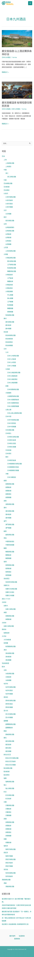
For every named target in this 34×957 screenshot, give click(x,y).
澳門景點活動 (9, 524)
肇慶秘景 (10, 281)
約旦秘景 (8, 798)
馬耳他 (6, 869)
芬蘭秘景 (8, 809)
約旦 (5, 792)
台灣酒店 (8, 241)
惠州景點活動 (11, 261)
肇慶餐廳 (10, 308)
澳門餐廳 (8, 528)
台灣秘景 (8, 234)
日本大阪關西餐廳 (13, 406)
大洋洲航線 (7, 640)
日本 (5, 349)
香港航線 (8, 568)
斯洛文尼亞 (7, 755)
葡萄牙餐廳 (9, 856)
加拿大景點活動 (10, 609)
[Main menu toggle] (30, 3)
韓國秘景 (8, 555)
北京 (5, 210)
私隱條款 (22, 936)
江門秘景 (10, 278)
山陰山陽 (8, 410)
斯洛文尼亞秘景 (10, 761)
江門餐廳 (10, 302)
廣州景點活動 (9, 322)
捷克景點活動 (9, 741)
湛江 (6, 173)
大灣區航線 (9, 285)
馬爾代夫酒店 (9, 592)
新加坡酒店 (9, 342)
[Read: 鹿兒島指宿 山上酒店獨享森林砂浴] (17, 38)
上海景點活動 (9, 163)
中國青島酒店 (9, 541)
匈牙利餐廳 (9, 694)
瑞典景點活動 (9, 782)
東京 (6, 457)
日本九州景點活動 (13, 356)
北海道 (7, 369)
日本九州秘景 (11, 359)
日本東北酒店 (11, 443)
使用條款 (17, 939)
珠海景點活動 (11, 268)
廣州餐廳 (8, 328)
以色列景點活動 (10, 197)
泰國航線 (8, 491)
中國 (5, 170)
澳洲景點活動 (9, 653)
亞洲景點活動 (8, 183)
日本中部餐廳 (11, 427)
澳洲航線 (8, 657)
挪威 (5, 731)
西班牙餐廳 (9, 866)
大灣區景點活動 (10, 258)
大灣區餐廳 (9, 291)
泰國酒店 (8, 494)
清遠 (5, 883)
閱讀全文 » (5, 72)
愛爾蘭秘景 (9, 728)
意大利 (6, 711)
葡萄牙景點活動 (10, 849)
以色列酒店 (9, 204)
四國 (6, 386)
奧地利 (6, 697)
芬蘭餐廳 (8, 815)
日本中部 (8, 416)
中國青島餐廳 (9, 545)
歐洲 (3, 667)
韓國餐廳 (8, 558)
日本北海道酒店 (12, 379)
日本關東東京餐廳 (13, 470)
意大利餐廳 (9, 717)
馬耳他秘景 (9, 876)
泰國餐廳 (8, 497)
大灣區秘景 (9, 275)
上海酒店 (8, 166)
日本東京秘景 (11, 460)
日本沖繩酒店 (11, 477)
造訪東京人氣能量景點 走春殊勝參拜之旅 (15, 924)
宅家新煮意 (5, 663)
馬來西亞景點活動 (11, 582)
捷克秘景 (8, 744)
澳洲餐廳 (8, 660)
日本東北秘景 (11, 440)
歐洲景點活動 (8, 768)
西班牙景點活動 (10, 859)
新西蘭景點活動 (10, 646)
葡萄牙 (6, 846)
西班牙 (6, 852)
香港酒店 (8, 572)
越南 (5, 531)
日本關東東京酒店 (13, 467)
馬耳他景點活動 (10, 873)
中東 (5, 180)
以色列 (6, 193)
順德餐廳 (10, 312)
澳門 (5, 521)
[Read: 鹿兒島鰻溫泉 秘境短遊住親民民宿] (17, 90)
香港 (5, 562)
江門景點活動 (11, 264)
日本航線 (8, 450)
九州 (6, 352)
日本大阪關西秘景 (13, 400)
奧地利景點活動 (10, 700)
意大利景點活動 (10, 714)
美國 (5, 612)
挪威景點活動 (9, 734)
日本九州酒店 (11, 362)
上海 (5, 160)
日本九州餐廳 (11, 366)
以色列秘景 (9, 200)
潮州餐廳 (8, 518)
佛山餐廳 (10, 298)
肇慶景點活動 (11, 271)
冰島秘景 (8, 677)
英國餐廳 (8, 836)
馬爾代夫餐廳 (9, 595)
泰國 (5, 480)
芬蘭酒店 (8, 812)
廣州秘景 (8, 325)
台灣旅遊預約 (9, 227)
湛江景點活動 (11, 177)
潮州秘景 (8, 514)
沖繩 (6, 474)
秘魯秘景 (6, 633)
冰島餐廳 (8, 680)
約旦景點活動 (9, 795)
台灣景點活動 (9, 231)
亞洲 (3, 156)
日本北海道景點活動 (13, 372)
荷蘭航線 (8, 842)
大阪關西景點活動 (13, 396)
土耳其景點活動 (10, 251)
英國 (5, 819)
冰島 (5, 670)
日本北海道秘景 (12, 376)
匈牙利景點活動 (10, 687)
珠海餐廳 (10, 305)
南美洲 (4, 629)
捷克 (5, 738)
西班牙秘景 (9, 863)
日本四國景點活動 (13, 389)
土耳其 (6, 247)
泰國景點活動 (9, 484)
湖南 (5, 501)
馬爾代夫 (6, 585)
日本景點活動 (9, 430)
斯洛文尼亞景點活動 (11, 758)
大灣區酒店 (9, 288)
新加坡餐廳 (9, 345)
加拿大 (6, 606)
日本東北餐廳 (11, 447)
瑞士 (5, 785)
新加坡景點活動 (10, 335)
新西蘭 (6, 643)
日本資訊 (8, 453)
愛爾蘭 (6, 721)
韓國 (5, 548)
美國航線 (8, 619)
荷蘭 (5, 839)
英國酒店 (8, 832)
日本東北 (8, 433)
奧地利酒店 (9, 704)
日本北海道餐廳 (12, 383)
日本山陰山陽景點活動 (14, 413)
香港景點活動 (9, 565)
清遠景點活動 (6, 880)
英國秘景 (8, 825)
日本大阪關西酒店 (13, 403)
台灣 (5, 224)
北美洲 (4, 602)
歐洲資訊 (6, 775)
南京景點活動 (9, 220)
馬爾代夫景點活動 (11, 589)
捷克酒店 (8, 748)
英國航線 (8, 829)
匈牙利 (6, 684)
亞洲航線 (6, 187)
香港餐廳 (8, 575)
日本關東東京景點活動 (14, 464)
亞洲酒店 (6, 190)
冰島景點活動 (9, 673)
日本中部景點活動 (13, 420)
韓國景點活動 (9, 552)
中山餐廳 (10, 295)
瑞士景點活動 (9, 788)
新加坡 (6, 332)
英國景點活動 (9, 822)
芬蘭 (5, 802)
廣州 (5, 318)
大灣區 (6, 254)
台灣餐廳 (8, 244)
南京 (5, 217)
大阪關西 (8, 393)
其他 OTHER (6, 599)
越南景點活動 (9, 535)
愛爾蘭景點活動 (10, 724)
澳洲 (5, 650)
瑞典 (5, 778)
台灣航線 (8, 237)
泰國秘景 (8, 487)
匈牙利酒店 (9, 690)
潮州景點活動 (9, 511)
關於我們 (12, 936)
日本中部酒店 (11, 423)
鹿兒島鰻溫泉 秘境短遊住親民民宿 (17, 104)
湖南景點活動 (9, 504)
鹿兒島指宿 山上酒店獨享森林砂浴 (17, 52)
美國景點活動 (9, 616)
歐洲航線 (6, 771)
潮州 (5, 507)
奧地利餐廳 (9, 707)
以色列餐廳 (9, 207)
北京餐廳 (8, 214)
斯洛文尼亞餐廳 (10, 765)
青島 (5, 538)
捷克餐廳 (8, 751)
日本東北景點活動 (13, 437)
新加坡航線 (9, 339)
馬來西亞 (6, 578)
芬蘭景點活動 (9, 805)
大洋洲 (4, 636)
